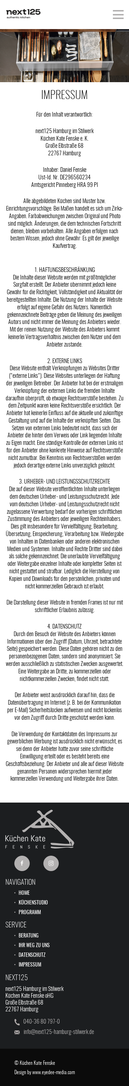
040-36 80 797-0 (41, 1022)
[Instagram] (51, 863)
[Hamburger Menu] (118, 14)
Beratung (29, 936)
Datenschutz (32, 955)
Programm (30, 912)
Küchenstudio (33, 903)
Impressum (30, 965)
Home (24, 893)
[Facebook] (22, 863)
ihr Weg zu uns (34, 945)
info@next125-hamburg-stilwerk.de (59, 1032)
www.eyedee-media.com (53, 1072)
